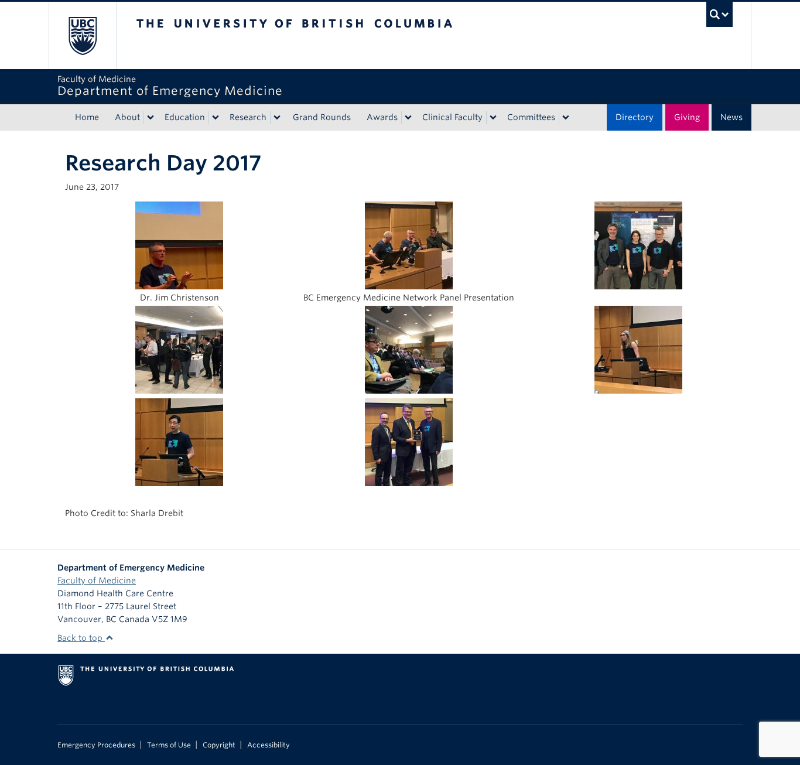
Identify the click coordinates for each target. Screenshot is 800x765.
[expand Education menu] (215, 117)
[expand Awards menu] (408, 117)
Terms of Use (169, 745)
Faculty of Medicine (96, 580)
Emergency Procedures (96, 745)
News (731, 117)
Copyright (219, 745)
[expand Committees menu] (566, 117)
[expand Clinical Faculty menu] (493, 117)
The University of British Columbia (82, 35)
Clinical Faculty (452, 117)
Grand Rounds (322, 117)
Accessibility (268, 745)
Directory (635, 117)
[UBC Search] (719, 14)
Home (87, 117)
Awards (382, 117)
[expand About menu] (150, 117)
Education (185, 117)
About (127, 117)
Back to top (81, 638)
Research (248, 117)
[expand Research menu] (277, 117)
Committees (531, 117)
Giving (687, 117)
